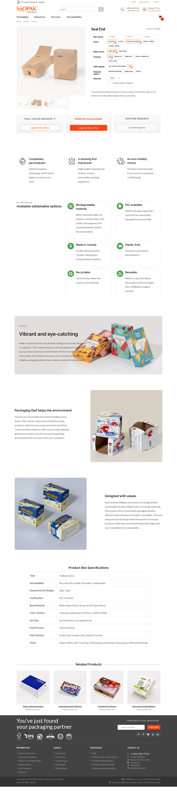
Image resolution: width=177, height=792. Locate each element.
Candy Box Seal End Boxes (70, 706)
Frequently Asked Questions (104, 768)
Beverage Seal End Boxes (144, 706)
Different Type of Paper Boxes (105, 757)
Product (26, 21)
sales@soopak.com (138, 768)
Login (156, 2)
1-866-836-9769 (140, 753)
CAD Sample (61, 764)
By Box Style (61, 753)
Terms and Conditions (28, 757)
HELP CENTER (144, 2)
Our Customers (25, 768)
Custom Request (137, 127)
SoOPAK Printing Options (103, 761)
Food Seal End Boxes (107, 706)
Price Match (134, 765)
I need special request (122, 83)
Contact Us (134, 762)
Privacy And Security (27, 753)
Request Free (154, 9)
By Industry (60, 757)
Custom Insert (62, 761)
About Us (22, 772)
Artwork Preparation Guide (104, 764)
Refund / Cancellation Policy (30, 761)
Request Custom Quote (139, 760)
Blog (134, 2)
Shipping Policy (25, 764)
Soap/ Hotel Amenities (33, 706)
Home (19, 21)
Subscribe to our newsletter (143, 720)
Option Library (61, 768)
